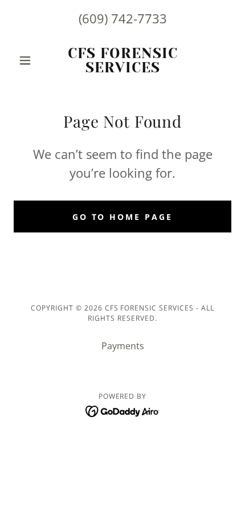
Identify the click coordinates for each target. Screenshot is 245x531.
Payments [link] (122, 346)
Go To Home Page (122, 216)
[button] (30, 60)
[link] (122, 60)
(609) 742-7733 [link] (123, 18)
